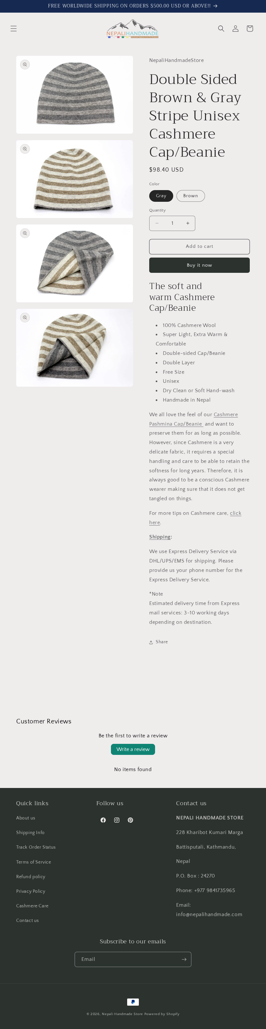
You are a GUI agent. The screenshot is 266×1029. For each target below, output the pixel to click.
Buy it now (199, 265)
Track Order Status (36, 847)
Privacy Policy (30, 891)
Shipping (160, 537)
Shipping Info (30, 832)
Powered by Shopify (162, 1014)
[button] (13, 28)
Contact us (27, 920)
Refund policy (30, 876)
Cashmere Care (32, 906)
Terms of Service (33, 862)
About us (25, 818)
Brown (190, 196)
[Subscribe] (184, 959)
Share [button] (162, 642)
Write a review (133, 749)
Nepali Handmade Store (122, 1014)
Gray (161, 196)
